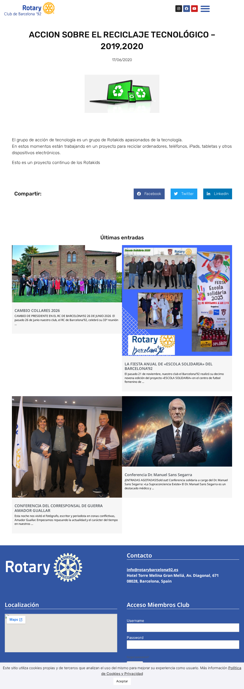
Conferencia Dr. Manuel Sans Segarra (158, 474)
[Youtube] (194, 8)
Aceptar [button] (122, 681)
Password (135, 637)
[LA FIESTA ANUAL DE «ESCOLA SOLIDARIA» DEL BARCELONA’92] (177, 354)
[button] (205, 8)
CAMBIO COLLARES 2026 (37, 310)
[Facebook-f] (186, 8)
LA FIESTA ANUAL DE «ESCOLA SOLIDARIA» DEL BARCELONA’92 (169, 366)
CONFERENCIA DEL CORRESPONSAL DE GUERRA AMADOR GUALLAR (59, 508)
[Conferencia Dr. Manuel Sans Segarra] (177, 465)
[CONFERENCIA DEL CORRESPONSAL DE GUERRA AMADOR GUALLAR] (67, 496)
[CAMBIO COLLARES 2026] (67, 301)
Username (135, 620)
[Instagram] (178, 8)
